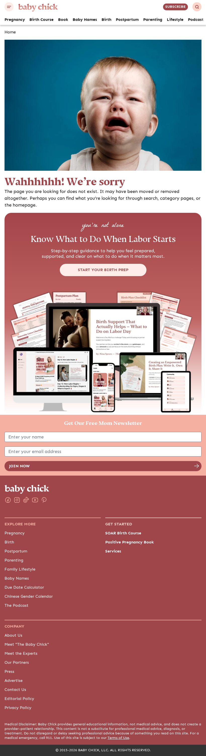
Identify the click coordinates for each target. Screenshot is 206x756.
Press (9, 671)
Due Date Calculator (24, 587)
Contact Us (15, 689)
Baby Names (85, 19)
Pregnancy (15, 19)
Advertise (14, 680)
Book (63, 19)
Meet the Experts (21, 653)
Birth (106, 19)
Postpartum (127, 19)
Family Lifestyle (20, 569)
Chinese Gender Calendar (29, 596)
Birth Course (41, 19)
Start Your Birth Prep (103, 270)
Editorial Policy (19, 698)
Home (10, 32)
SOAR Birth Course (123, 533)
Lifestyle (175, 19)
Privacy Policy (18, 707)
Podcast (195, 19)
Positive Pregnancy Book (129, 542)
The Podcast (16, 605)
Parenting (152, 19)
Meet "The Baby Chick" (27, 644)
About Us (13, 635)
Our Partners (17, 662)
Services (113, 551)
